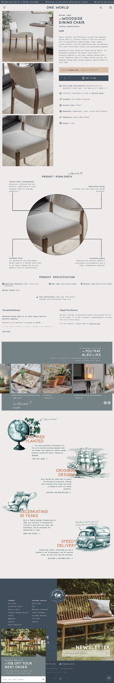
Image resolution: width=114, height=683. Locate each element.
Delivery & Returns (40, 609)
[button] (110, 7)
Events (10, 615)
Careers (11, 622)
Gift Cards (36, 603)
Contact (35, 622)
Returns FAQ (95, 323)
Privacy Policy (67, 668)
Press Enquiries (14, 625)
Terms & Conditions (49, 668)
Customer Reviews (39, 615)
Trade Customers (38, 612)
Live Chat (36, 618)
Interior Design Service (18, 612)
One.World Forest (15, 606)
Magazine (11, 618)
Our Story (12, 603)
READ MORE (6, 331)
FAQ (33, 606)
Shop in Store (14, 609)
